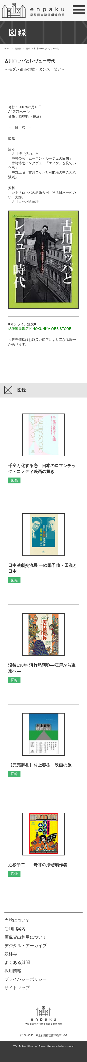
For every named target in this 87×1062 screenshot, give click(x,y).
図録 (28, 48)
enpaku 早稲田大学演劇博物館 (43, 1012)
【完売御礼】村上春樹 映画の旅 (40, 765)
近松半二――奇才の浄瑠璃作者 (37, 864)
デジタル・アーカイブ (25, 945)
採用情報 (12, 971)
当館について (17, 920)
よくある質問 (17, 962)
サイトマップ (17, 987)
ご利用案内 (15, 928)
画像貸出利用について (25, 937)
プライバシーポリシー (25, 979)
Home (7, 48)
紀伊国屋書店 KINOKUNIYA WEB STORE (39, 329)
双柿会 (10, 954)
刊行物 (18, 48)
